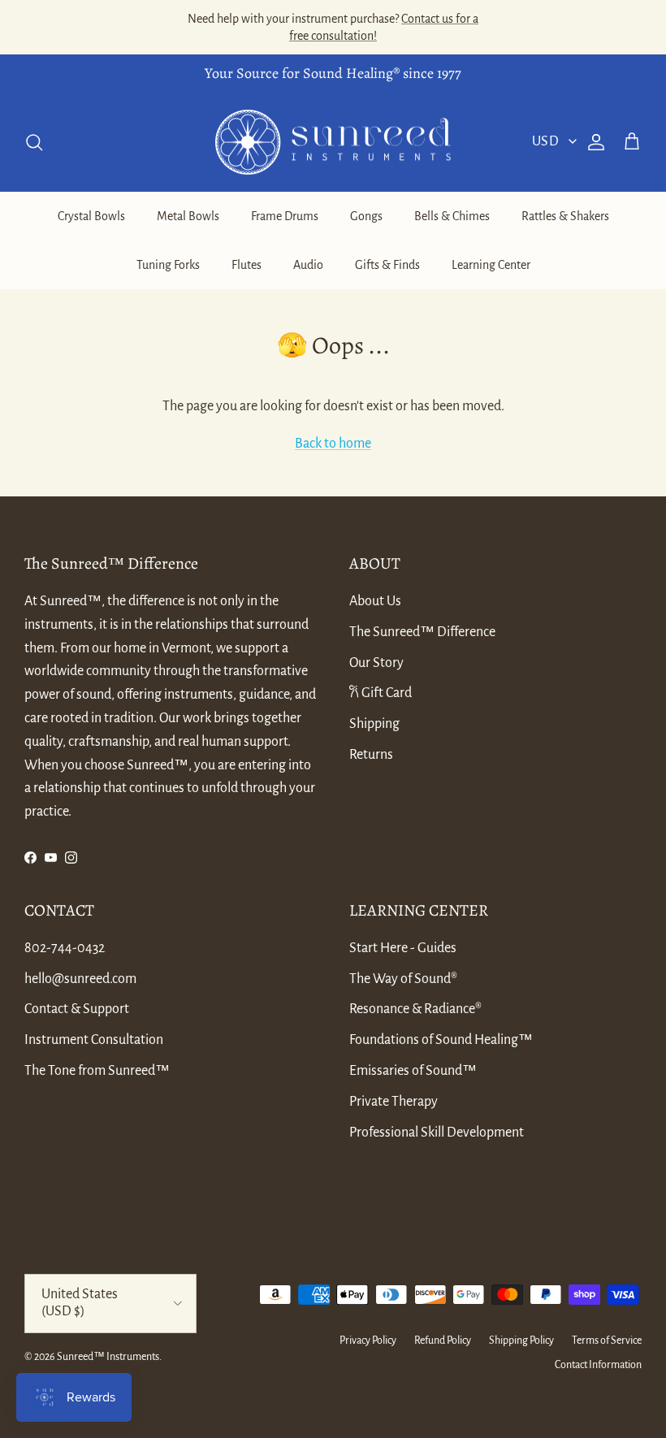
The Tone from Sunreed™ (97, 1070)
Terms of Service (607, 1340)
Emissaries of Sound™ (413, 1070)
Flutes (246, 264)
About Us (375, 601)
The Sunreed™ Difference (422, 632)
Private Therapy (393, 1101)
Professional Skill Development (436, 1132)
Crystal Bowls (91, 216)
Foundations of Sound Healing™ (441, 1040)
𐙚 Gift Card (380, 693)
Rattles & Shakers (565, 216)
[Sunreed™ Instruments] (333, 142)
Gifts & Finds (387, 264)
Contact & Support (76, 1009)
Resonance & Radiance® (415, 1009)
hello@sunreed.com (80, 979)
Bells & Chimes (452, 216)
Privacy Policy (367, 1340)
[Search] (34, 142)
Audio (308, 264)
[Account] (593, 142)
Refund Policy (442, 1340)
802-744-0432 (64, 948)
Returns (371, 754)
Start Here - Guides (402, 948)
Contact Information (598, 1365)
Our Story (376, 663)
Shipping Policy (521, 1340)
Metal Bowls (188, 216)
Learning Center (491, 264)
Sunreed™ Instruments (108, 1356)
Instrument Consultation (93, 1040)
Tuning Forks (168, 264)
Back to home (333, 443)
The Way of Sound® (403, 979)
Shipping (374, 724)
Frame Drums (284, 216)
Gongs (366, 216)
